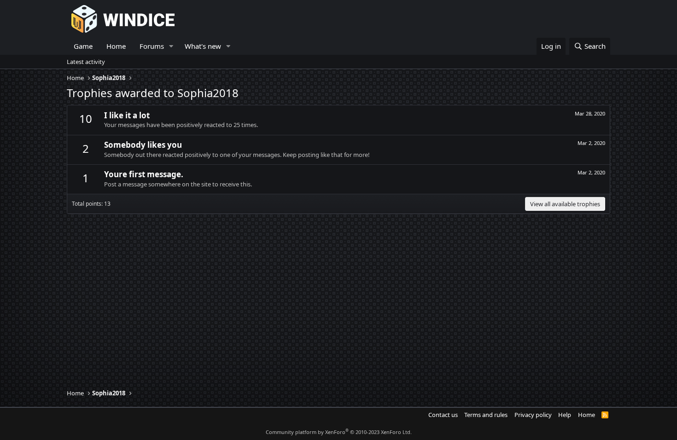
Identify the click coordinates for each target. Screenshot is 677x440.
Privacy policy (533, 415)
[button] (171, 46)
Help (564, 415)
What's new (203, 46)
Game (83, 46)
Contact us (443, 415)
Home (116, 46)
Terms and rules (486, 415)
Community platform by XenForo (339, 431)
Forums (152, 46)
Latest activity (86, 62)
